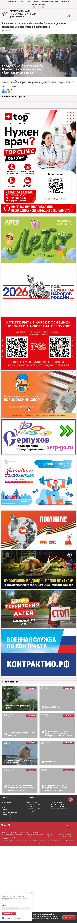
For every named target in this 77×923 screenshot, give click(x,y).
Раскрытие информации (50, 1)
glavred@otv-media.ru (34, 811)
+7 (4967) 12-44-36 (33, 804)
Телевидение (12, 1)
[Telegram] (6, 92)
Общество (31, 688)
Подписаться (9, 913)
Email (15, 905)
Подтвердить (69, 917)
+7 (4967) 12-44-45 (57, 804)
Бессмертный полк (38, 4)
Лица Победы (65, 1)
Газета (21, 1)
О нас (28, 1)
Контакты (36, 1)
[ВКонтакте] (3, 92)
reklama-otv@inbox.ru (58, 809)
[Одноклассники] (9, 92)
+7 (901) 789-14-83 (57, 806)
